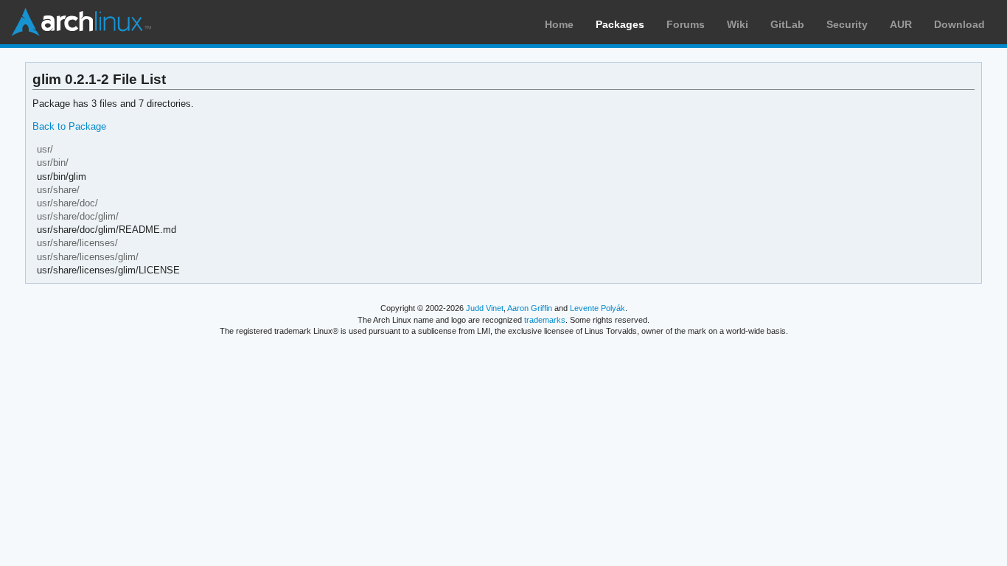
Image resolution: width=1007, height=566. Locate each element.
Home (559, 24)
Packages (620, 24)
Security (847, 24)
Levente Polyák (597, 308)
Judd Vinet (484, 308)
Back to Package (69, 126)
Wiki (737, 24)
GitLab (787, 24)
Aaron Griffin (529, 308)
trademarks (544, 319)
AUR (901, 24)
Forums (685, 24)
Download (959, 24)
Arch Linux (81, 22)
